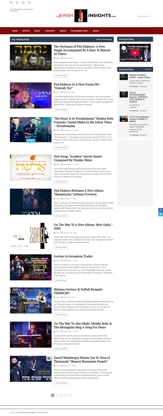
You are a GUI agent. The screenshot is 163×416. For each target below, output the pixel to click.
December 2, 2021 (70, 260)
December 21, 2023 (70, 130)
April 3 (144, 110)
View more (148, 69)
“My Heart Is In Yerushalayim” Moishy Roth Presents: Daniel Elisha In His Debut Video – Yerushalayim (83, 122)
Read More (62, 75)
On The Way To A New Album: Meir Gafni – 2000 (83, 226)
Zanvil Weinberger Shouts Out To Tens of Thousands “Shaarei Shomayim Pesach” (82, 359)
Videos (62, 31)
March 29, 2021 (69, 297)
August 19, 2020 (69, 366)
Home (15, 31)
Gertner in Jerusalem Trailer (73, 256)
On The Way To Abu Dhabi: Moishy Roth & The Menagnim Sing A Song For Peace (83, 325)
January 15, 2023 (70, 233)
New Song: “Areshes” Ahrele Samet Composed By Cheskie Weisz (78, 158)
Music (37, 31)
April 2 (144, 135)
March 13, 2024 (69, 92)
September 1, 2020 (70, 331)
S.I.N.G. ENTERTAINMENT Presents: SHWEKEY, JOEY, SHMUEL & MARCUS (138, 97)
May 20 (144, 86)
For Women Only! (79, 31)
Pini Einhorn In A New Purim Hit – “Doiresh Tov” (77, 86)
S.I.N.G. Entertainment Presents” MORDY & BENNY (139, 119)
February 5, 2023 (69, 199)
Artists (26, 31)
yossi (58, 58)
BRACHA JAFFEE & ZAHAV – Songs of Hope (139, 76)
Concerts (50, 31)
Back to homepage (104, 39)
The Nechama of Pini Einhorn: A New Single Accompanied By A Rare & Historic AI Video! (82, 50)
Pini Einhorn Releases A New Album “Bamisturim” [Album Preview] (78, 192)
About (96, 31)
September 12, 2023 (71, 164)
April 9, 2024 (68, 58)
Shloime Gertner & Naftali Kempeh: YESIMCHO (78, 291)
